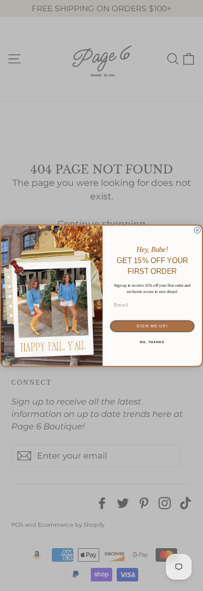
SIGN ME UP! (151, 326)
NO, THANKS (152, 342)
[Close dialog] (197, 230)
